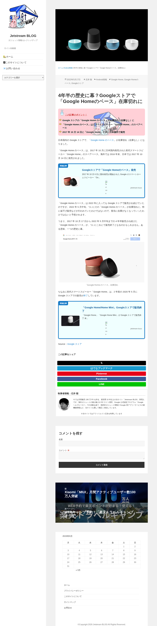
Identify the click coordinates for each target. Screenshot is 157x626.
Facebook (101, 379)
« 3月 (78, 570)
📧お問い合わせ (11, 68)
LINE (101, 384)
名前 (61, 439)
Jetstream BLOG (23, 36)
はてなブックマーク (102, 368)
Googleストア (78, 83)
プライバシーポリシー (74, 591)
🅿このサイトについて (14, 62)
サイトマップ (70, 602)
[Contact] (64, 404)
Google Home (117, 80)
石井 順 (89, 80)
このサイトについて (73, 596)
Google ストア (74, 344)
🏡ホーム (8, 56)
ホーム (67, 585)
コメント (64, 450)
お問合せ (68, 608)
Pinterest (101, 373)
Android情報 (101, 80)
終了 (86, 295)
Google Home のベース (102, 140)
